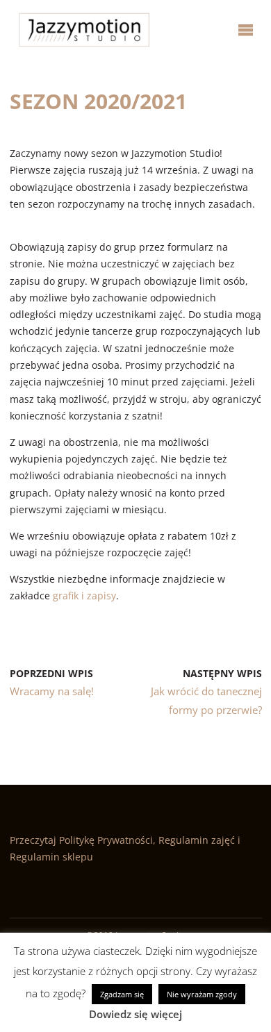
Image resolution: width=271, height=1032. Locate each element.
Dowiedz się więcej (135, 1014)
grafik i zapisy (84, 596)
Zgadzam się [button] (122, 994)
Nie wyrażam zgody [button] (202, 994)
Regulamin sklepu (51, 857)
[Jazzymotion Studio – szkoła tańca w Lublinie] (84, 29)
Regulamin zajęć (196, 840)
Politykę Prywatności (106, 840)
